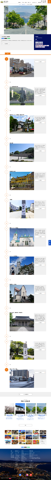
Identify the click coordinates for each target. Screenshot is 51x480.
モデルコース (23, 4)
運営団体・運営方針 (22, 470)
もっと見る (40, 61)
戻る (25, 425)
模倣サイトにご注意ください (25, 469)
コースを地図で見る (5, 43)
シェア (3, 38)
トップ (20, 4)
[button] (5, 412)
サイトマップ (27, 470)
